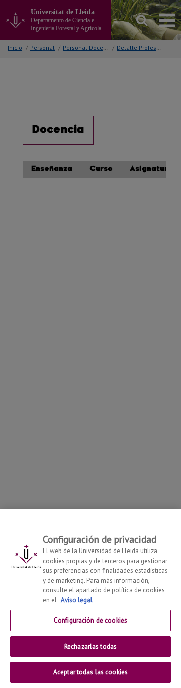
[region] (90, 598)
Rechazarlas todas (90, 646)
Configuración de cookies (90, 620)
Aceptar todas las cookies (90, 672)
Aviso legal (77, 600)
